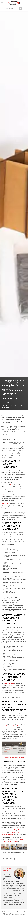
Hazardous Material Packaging (17, 405)
